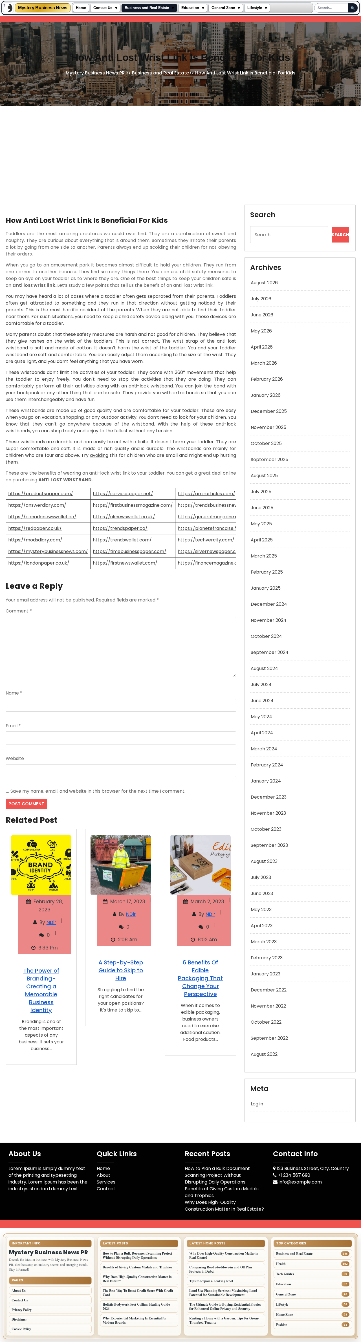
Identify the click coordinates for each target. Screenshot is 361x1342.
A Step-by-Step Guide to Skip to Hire (120, 970)
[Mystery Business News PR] (8, 8)
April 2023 (261, 925)
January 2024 (266, 781)
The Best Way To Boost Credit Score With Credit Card (138, 1292)
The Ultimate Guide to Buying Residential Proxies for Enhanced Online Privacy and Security (225, 1306)
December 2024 (269, 604)
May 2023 (261, 909)
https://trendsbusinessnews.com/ (216, 505)
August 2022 (264, 1054)
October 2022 (266, 1022)
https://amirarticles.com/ (206, 493)
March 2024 (264, 749)
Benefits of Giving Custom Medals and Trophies (137, 1267)
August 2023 (264, 861)
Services (106, 1182)
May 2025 (261, 524)
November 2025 (268, 427)
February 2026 (267, 379)
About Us (19, 1290)
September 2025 (269, 459)
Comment (19, 611)
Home (81, 8)
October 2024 (266, 636)
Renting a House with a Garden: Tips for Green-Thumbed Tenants (224, 1320)
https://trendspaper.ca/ (120, 528)
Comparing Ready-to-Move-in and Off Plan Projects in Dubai (220, 1269)
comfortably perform (30, 386)
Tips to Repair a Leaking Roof (211, 1281)
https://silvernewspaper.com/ (211, 551)
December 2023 (269, 797)
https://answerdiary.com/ (37, 505)
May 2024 (261, 716)
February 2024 (267, 765)
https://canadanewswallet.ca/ (42, 517)
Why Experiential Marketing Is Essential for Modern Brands (135, 1320)
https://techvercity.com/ (206, 540)
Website (15, 758)
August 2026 (264, 282)
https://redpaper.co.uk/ (35, 528)
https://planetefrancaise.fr (208, 528)
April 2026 (262, 347)
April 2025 (262, 540)
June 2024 (262, 700)
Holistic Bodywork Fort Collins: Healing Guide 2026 (136, 1306)
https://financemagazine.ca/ (210, 563)
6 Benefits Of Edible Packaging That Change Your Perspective (200, 978)
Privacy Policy (22, 1309)
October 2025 (266, 443)
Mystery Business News (42, 8)
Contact (106, 1188)
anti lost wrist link (33, 285)
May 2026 (261, 331)
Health (281, 1264)
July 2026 (261, 299)
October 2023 (266, 829)
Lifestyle (254, 8)
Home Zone (284, 1314)
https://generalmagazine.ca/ (210, 517)
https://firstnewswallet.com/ (125, 563)
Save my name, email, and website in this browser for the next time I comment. (97, 791)
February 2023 (267, 958)
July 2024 (261, 684)
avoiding (99, 455)
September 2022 (269, 1038)
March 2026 (264, 363)
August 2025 (264, 475)
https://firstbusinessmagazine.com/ (133, 505)
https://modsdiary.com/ (35, 540)
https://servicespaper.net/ (123, 493)
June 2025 (262, 507)
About (103, 1175)
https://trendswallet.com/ (122, 540)
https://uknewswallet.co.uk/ (124, 517)
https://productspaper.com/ (40, 493)
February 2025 (267, 572)
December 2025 (269, 411)
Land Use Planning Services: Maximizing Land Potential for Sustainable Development (223, 1292)
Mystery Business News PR (95, 73)
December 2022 (269, 990)
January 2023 (265, 974)
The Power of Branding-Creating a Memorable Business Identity (41, 990)
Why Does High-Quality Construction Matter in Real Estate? (224, 1205)
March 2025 (264, 556)
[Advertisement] (180, 148)
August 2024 (264, 668)
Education (190, 8)
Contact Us (102, 8)
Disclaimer (19, 1319)
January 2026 (266, 395)
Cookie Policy (21, 1328)
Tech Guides (285, 1274)
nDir (51, 922)
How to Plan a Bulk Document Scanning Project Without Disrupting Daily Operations (217, 1175)
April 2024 (262, 733)
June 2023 (262, 893)
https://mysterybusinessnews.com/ (48, 551)
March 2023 (264, 941)
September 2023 (269, 845)
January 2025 (266, 588)
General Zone (223, 8)
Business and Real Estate (147, 8)
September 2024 (270, 652)
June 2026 (262, 315)
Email (13, 725)
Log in (257, 1104)
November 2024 (269, 620)
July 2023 (261, 877)
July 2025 (261, 491)
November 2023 (268, 813)
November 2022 (268, 1006)
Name (14, 693)
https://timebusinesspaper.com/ (129, 551)
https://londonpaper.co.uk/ (38, 563)
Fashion (281, 1325)
